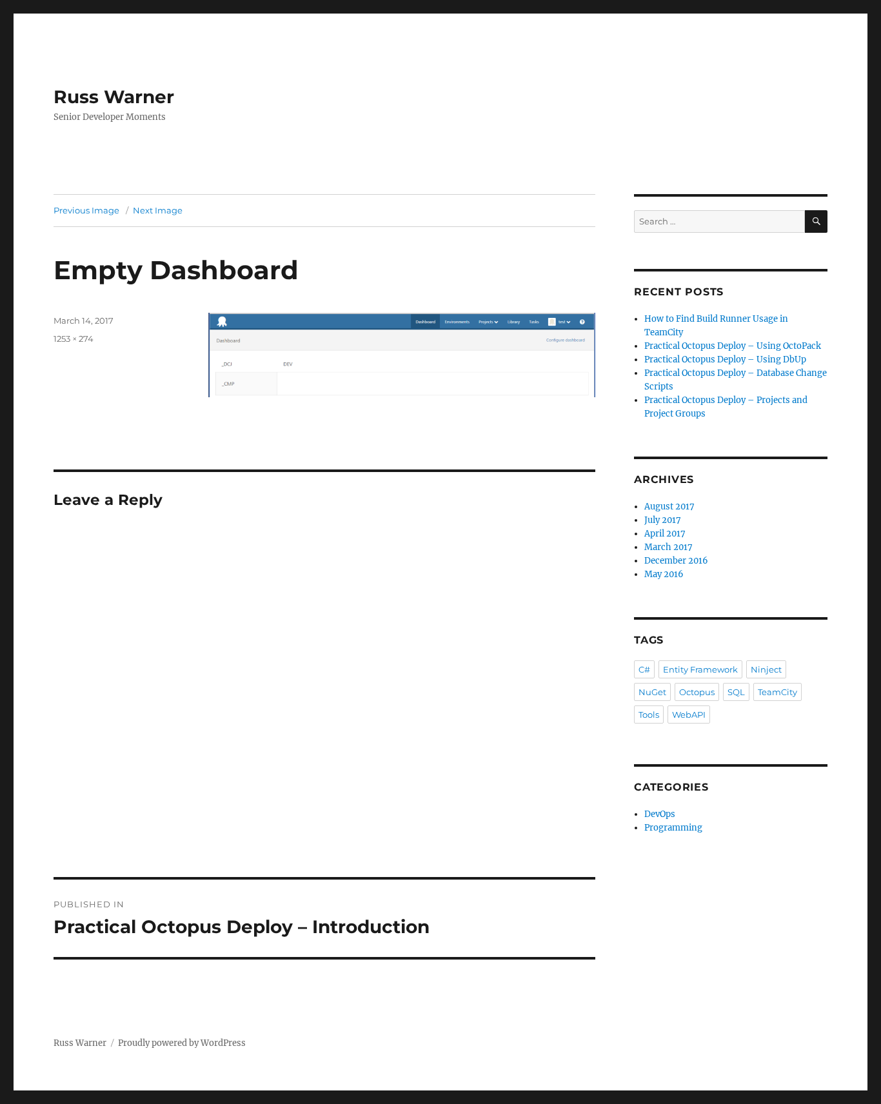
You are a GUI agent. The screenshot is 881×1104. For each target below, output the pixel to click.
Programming (673, 827)
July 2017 (662, 520)
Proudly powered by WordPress (182, 1043)
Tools (648, 714)
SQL (736, 692)
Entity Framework (700, 669)
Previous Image (86, 210)
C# (644, 669)
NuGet (652, 692)
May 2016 (664, 574)
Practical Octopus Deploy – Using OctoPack (732, 345)
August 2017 (669, 506)
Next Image (158, 210)
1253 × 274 (74, 338)
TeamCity (777, 692)
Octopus (697, 692)
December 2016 (676, 560)
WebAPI (689, 714)
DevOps (659, 814)
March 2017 (668, 547)
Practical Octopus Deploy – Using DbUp (725, 359)
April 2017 (665, 533)
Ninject (766, 669)
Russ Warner (114, 97)
